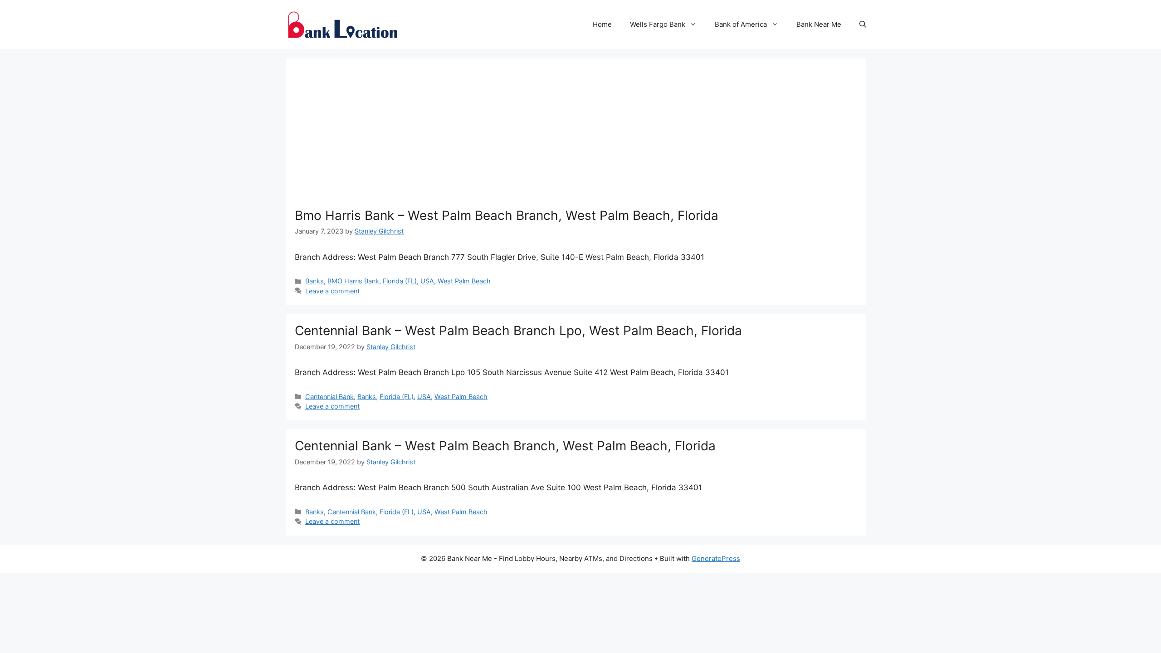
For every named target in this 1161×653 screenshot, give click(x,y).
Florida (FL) (400, 281)
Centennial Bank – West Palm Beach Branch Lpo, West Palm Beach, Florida (518, 330)
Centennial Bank (329, 396)
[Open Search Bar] (862, 24)
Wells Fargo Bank (657, 24)
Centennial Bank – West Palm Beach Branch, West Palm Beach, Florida (505, 445)
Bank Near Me (818, 24)
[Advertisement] (576, 135)
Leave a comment (332, 291)
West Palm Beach (464, 281)
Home (602, 24)
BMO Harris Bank (353, 281)
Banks (314, 281)
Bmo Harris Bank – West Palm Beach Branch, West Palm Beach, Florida (506, 215)
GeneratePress (716, 558)
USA (427, 281)
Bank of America (741, 24)
